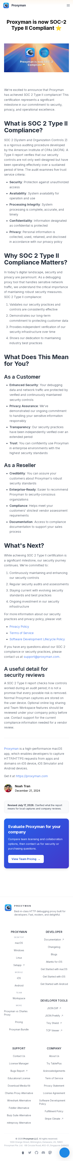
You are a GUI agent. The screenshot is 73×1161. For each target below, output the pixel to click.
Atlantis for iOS (54, 961)
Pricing (19, 1022)
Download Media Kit (19, 1085)
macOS (19, 942)
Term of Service (54, 1078)
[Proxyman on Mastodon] (50, 1152)
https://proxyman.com (32, 776)
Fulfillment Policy (54, 1111)
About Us (54, 1056)
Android (19, 985)
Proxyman (11, 748)
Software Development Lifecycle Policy (37, 639)
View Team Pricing (26, 859)
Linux (19, 957)
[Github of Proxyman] (36, 1152)
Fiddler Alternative (19, 1107)
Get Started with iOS (54, 976)
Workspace (19, 998)
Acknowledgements (54, 1070)
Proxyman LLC (30, 1138)
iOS (19, 978)
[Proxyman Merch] (23, 1152)
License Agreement (54, 1093)
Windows (19, 950)
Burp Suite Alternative (19, 1115)
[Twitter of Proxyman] (29, 1152)
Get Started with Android (54, 984)
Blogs (54, 954)
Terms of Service (22, 633)
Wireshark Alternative (19, 1100)
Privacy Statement (54, 1085)
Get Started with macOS (54, 969)
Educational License (19, 1078)
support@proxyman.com (41, 656)
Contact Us (19, 1056)
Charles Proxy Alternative (19, 1093)
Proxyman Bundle (19, 1029)
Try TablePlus (54, 1063)
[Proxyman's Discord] (43, 1152)
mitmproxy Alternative (19, 1122)
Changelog (54, 947)
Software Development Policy (52, 1102)
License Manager (19, 1063)
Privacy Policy (19, 626)
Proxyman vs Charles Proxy (16, 1013)
